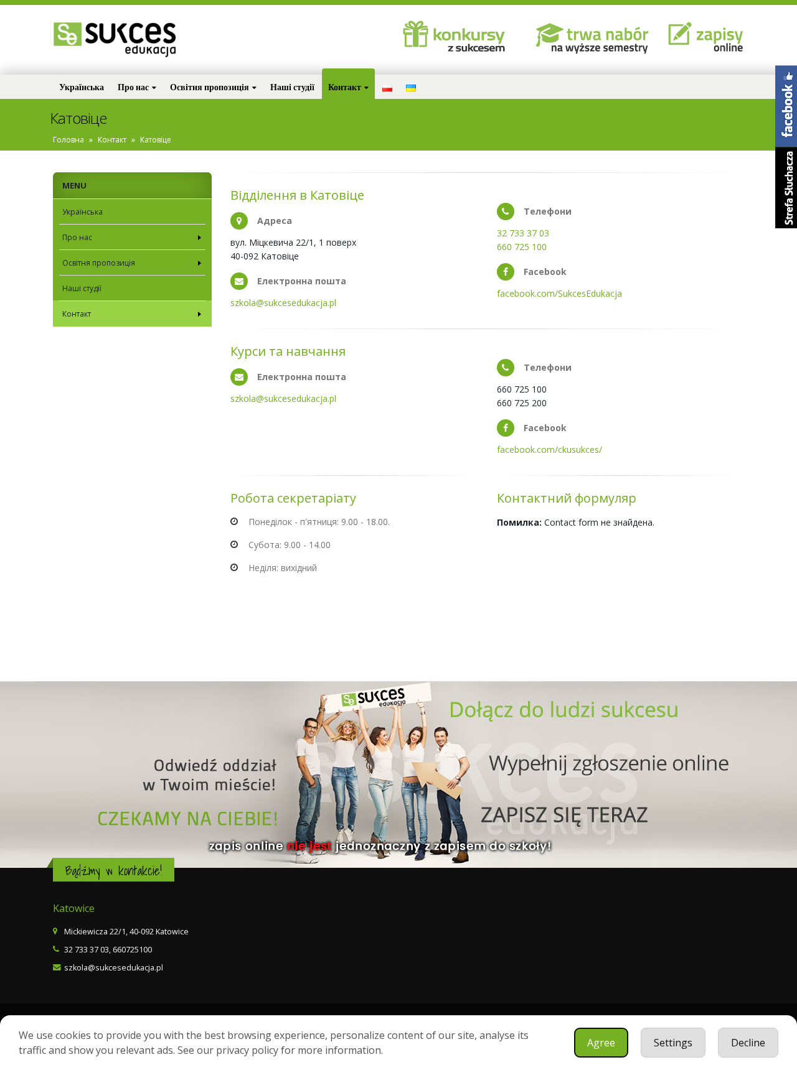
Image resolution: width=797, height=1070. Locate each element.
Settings (673, 1042)
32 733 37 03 (523, 233)
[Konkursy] (459, 38)
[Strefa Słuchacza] (786, 187)
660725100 (132, 949)
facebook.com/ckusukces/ (549, 449)
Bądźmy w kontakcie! (113, 870)
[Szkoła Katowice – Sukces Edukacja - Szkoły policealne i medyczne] (115, 39)
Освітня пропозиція (209, 86)
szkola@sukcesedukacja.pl (283, 303)
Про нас (133, 86)
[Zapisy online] (593, 38)
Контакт (344, 86)
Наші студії (292, 86)
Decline (748, 1042)
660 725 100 (522, 247)
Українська (81, 86)
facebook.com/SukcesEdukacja (559, 293)
